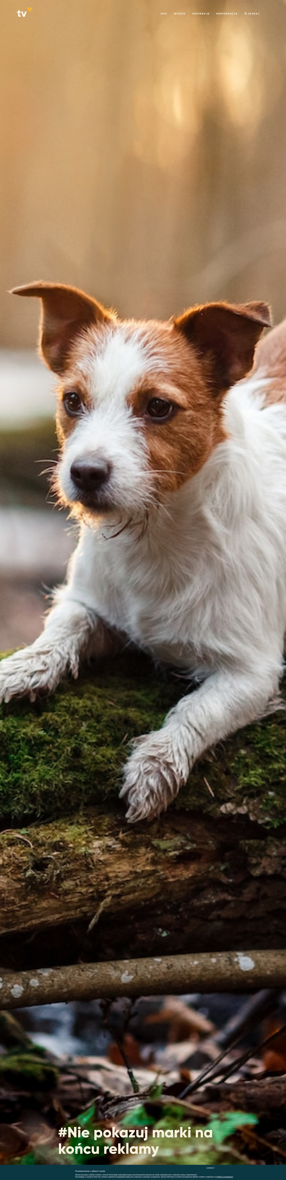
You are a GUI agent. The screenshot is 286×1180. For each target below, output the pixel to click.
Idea (163, 13)
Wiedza (179, 13)
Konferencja (227, 13)
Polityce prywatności (224, 1177)
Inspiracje (201, 13)
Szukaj (254, 13)
